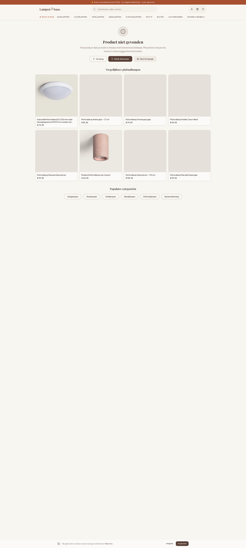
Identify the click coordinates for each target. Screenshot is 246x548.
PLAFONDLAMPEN (133, 17)
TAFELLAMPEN (98, 17)
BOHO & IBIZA (48, 17)
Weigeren (169, 544)
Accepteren (182, 544)
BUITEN (160, 17)
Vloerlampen (91, 196)
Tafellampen (110, 196)
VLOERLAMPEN (80, 17)
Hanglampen (72, 196)
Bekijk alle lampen (121, 59)
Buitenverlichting (172, 196)
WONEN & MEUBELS (195, 17)
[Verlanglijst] (203, 9)
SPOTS (149, 17)
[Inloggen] (191, 9)
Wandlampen (129, 196)
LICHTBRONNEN (175, 17)
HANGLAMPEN (63, 17)
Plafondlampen (149, 196)
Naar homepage (146, 59)
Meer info (109, 543)
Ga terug (99, 59)
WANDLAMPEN (115, 17)
